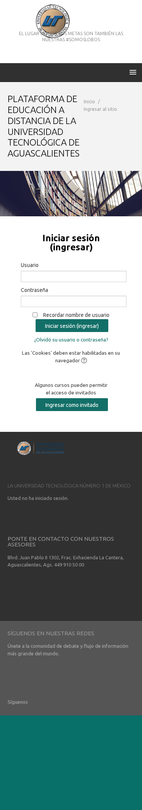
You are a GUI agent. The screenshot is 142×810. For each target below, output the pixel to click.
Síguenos (18, 701)
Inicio (89, 101)
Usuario (30, 265)
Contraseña (34, 290)
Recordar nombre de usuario (76, 315)
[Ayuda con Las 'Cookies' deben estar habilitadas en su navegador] (83, 360)
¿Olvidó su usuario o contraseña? (71, 340)
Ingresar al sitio (100, 109)
